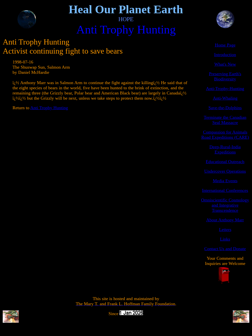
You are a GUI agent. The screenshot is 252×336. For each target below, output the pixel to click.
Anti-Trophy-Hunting (225, 88)
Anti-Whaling (225, 98)
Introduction (225, 54)
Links (225, 239)
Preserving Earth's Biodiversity (225, 76)
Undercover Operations (225, 171)
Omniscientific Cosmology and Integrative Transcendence (225, 205)
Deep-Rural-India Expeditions (225, 149)
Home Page (225, 45)
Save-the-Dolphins (225, 107)
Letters (225, 229)
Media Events (225, 180)
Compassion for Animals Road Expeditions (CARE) (225, 135)
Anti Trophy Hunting (49, 107)
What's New (225, 64)
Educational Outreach (225, 161)
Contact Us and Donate (225, 248)
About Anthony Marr (225, 219)
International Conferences (225, 190)
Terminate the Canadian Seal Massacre (225, 120)
